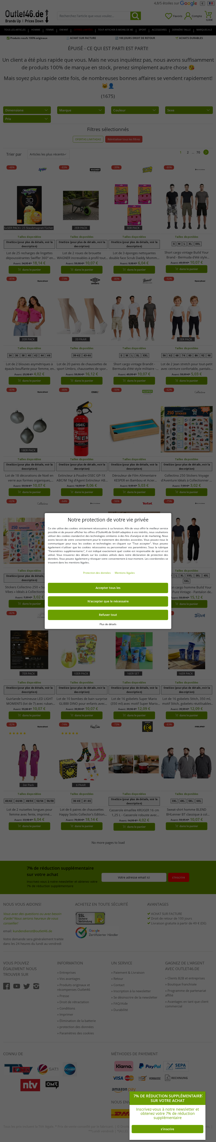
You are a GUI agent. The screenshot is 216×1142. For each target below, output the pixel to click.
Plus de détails (108, 624)
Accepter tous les (108, 588)
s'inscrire (167, 1129)
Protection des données (97, 573)
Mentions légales (125, 573)
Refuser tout (108, 615)
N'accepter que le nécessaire (108, 601)
